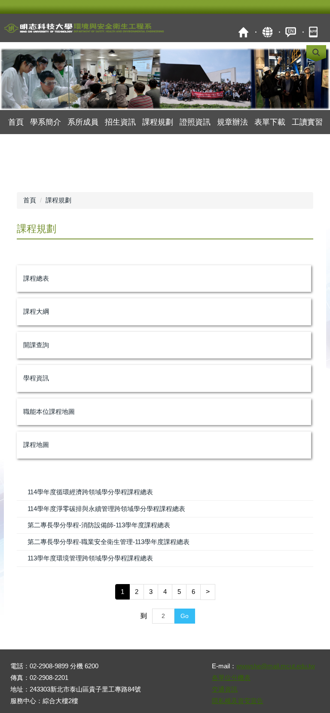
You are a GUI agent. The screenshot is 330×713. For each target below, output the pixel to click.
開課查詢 (36, 345)
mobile (314, 32)
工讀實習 (307, 122)
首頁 (243, 32)
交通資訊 (225, 689)
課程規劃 (58, 200)
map (267, 32)
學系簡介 (45, 122)
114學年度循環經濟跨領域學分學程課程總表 (90, 492)
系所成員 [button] (82, 122)
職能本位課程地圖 (49, 411)
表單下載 (269, 122)
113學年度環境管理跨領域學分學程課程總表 (90, 558)
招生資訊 (120, 122)
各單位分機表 (231, 677)
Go (184, 615)
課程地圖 (36, 444)
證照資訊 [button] (195, 122)
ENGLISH (290, 32)
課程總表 (36, 278)
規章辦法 (232, 122)
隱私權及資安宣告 (237, 700)
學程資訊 (36, 378)
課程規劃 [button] (157, 122)
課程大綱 (36, 311)
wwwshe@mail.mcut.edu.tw (275, 666)
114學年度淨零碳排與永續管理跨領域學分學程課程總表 (106, 508)
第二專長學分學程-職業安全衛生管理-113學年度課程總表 (108, 541)
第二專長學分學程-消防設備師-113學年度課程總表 (99, 525)
